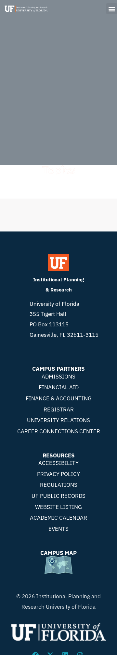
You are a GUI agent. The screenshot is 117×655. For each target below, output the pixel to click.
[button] (111, 8)
